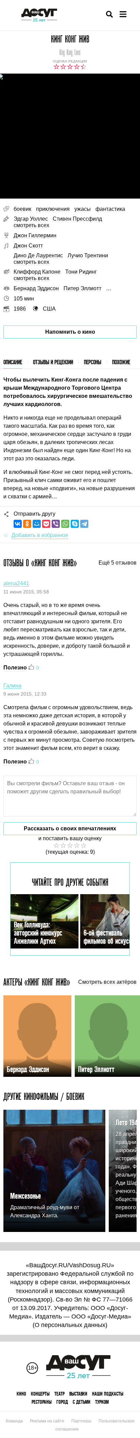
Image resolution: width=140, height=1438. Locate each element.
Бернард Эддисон (36, 288)
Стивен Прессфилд (77, 219)
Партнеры (81, 1421)
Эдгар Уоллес (31, 219)
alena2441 (16, 583)
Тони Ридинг (81, 272)
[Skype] (75, 524)
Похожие (121, 362)
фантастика (110, 209)
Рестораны (42, 1402)
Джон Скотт (28, 245)
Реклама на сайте (47, 1421)
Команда (14, 1421)
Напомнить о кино (70, 332)
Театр (59, 1394)
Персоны (92, 362)
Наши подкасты (107, 1394)
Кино (21, 1394)
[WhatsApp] (65, 524)
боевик (22, 209)
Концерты (40, 1394)
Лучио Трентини (88, 255)
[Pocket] (46, 524)
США (49, 309)
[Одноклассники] (27, 524)
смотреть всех (31, 225)
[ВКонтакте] (18, 524)
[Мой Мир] (37, 524)
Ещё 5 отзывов (118, 563)
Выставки (78, 1394)
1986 (20, 309)
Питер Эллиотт (82, 288)
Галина (12, 685)
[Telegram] (84, 524)
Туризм (102, 1402)
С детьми (81, 1402)
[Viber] (56, 524)
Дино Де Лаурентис (38, 255)
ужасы (82, 209)
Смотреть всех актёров (107, 982)
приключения (53, 209)
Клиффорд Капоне (37, 272)
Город (62, 1402)
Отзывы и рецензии (53, 362)
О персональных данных (70, 1325)
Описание (12, 362)
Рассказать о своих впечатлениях (70, 828)
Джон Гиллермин (35, 235)
